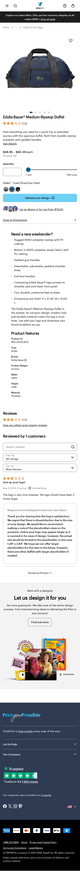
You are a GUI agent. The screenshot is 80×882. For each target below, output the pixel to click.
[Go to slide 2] (35, 112)
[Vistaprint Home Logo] (40, 6)
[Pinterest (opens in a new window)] (20, 806)
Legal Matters (35, 847)
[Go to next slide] (75, 71)
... (16, 27)
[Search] (73, 447)
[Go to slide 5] (49, 112)
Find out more (40, 622)
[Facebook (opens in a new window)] (5, 806)
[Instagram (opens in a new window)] (15, 806)
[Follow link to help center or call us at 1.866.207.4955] (65, 6)
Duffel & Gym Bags (33, 27)
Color (21, 182)
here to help (25, 731)
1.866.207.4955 (11, 842)
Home (6, 27)
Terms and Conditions (14, 847)
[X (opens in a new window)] (10, 806)
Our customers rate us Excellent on (27, 795)
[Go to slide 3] (40, 112)
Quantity (8, 163)
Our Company (11, 754)
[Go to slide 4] (44, 112)
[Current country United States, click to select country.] (72, 806)
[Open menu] (7, 5)
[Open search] (15, 5)
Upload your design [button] (37, 197)
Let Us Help (10, 744)
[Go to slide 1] (31, 112)
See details (10, 143)
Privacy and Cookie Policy (43, 842)
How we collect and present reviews (25, 425)
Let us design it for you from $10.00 (41, 209)
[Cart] (73, 6)
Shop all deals (48, 19)
